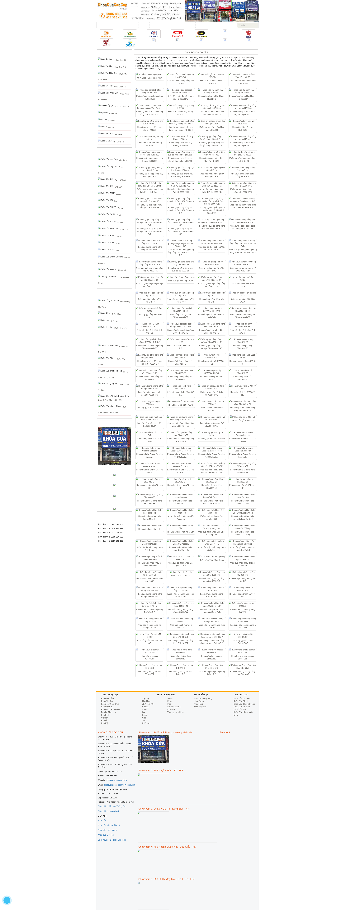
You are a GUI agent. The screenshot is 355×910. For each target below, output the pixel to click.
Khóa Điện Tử (120, 87)
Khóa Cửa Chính (241, 701)
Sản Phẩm (120, 25)
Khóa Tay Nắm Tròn (110, 703)
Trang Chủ (107, 25)
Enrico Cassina (174, 706)
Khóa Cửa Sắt (240, 709)
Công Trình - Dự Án (160, 25)
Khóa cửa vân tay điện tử (109, 825)
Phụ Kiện (118, 135)
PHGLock (124, 229)
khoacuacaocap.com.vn (116, 779)
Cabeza (145, 706)
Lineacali (122, 270)
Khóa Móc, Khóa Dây (110, 709)
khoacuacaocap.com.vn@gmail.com (119, 784)
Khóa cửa (102, 820)
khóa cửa (245, 57)
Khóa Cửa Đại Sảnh (242, 698)
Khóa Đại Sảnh (121, 60)
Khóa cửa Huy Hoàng (107, 830)
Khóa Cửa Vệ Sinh (242, 706)
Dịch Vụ (133, 25)
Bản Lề (111, 128)
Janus (120, 222)
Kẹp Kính (113, 113)
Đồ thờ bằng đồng (118, 839)
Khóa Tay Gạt (120, 67)
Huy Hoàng (147, 701)
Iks (115, 201)
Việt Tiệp (123, 160)
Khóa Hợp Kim (120, 328)
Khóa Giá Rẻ (118, 142)
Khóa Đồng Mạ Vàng (203, 698)
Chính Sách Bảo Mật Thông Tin (111, 806)
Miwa (118, 243)
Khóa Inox (115, 321)
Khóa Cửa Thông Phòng (244, 703)
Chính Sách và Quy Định (108, 811)
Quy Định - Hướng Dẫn (183, 25)
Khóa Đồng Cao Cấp (196, 52)
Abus (118, 194)
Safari (118, 236)
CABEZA (118, 187)
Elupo (120, 208)
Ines (117, 250)
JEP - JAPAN (120, 180)
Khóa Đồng (116, 314)
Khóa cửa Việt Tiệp (106, 834)
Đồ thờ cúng (103, 839)
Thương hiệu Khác (175, 712)
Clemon (111, 120)
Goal (119, 215)
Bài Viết (144, 25)
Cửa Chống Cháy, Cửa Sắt (110, 400)
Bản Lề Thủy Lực (122, 106)
